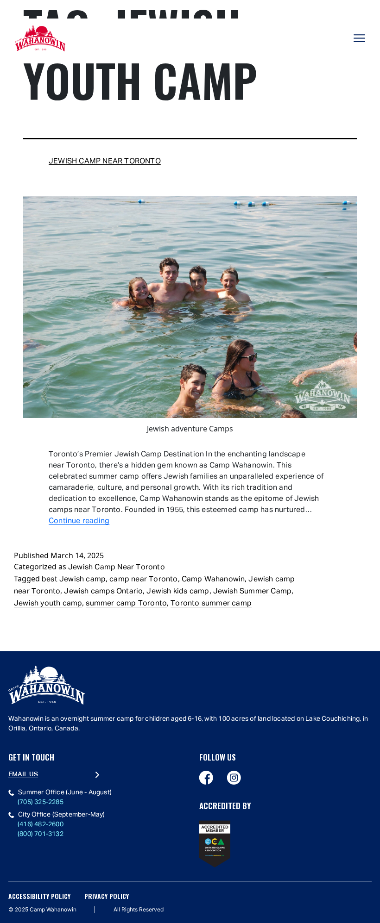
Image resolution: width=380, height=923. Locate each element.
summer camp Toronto (126, 603)
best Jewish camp (74, 579)
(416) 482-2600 (40, 824)
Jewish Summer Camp (252, 591)
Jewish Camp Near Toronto (105, 161)
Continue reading (79, 521)
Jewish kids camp (177, 591)
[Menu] (359, 38)
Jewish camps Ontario (103, 591)
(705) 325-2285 (40, 802)
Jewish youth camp (48, 603)
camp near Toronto (143, 579)
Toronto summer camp (211, 603)
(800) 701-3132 (40, 834)
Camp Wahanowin (213, 579)
